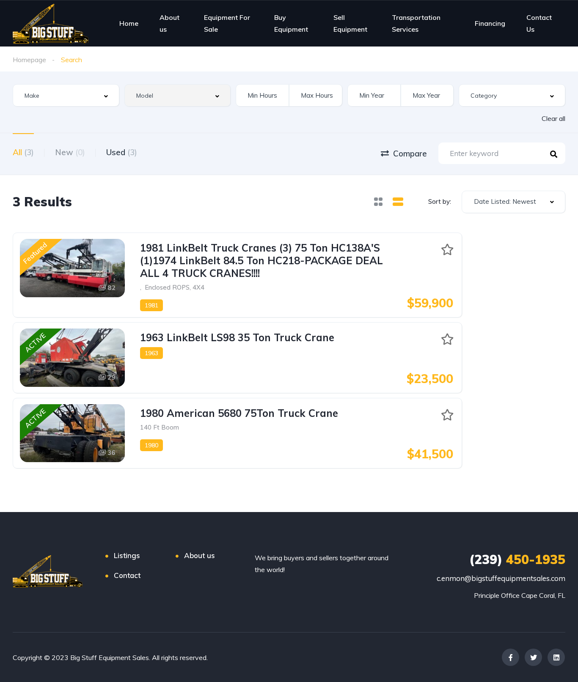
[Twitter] (533, 657)
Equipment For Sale (227, 23)
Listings (127, 555)
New (70, 152)
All (23, 152)
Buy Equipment (291, 23)
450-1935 (517, 559)
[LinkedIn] (556, 657)
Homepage (29, 59)
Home (128, 23)
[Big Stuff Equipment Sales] (50, 23)
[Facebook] (510, 657)
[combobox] (66, 95)
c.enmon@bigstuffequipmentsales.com (501, 578)
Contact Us (539, 23)
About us (169, 23)
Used (121, 152)
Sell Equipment (350, 23)
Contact (127, 575)
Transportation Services (416, 23)
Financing (490, 23)
